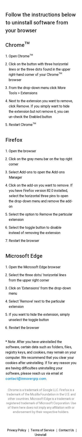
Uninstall (40, 435)
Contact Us (66, 430)
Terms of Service (42, 430)
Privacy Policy (16, 430)
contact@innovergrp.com (25, 378)
